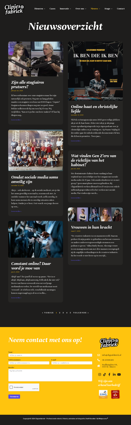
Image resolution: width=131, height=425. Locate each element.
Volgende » (81, 312)
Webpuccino (103, 418)
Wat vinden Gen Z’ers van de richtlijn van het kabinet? (93, 160)
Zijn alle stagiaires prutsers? (27, 84)
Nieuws (94, 8)
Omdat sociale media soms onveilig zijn (34, 179)
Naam (10, 352)
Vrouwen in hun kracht (91, 227)
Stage (107, 8)
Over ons (80, 8)
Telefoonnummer (14, 360)
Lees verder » (16, 120)
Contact (121, 8)
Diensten (38, 8)
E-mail (53, 360)
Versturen (14, 396)
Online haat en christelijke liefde (94, 109)
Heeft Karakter (91, 418)
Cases (52, 8)
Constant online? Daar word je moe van (31, 266)
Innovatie (64, 8)
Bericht (11, 367)
